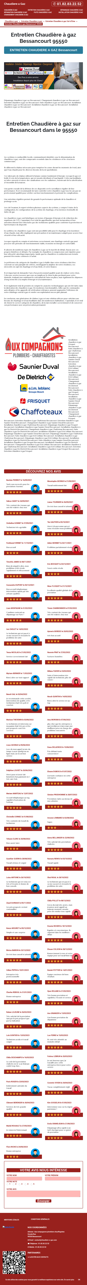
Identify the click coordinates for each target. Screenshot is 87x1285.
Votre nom (12, 1175)
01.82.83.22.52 (43, 1243)
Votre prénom (51, 1175)
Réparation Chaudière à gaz (15, 12)
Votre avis (11, 1189)
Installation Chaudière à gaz (71, 12)
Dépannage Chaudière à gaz (71, 10)
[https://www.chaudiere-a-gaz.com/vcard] (14, 1262)
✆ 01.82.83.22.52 (67, 4)
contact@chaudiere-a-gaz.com (46, 1240)
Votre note (12, 1182)
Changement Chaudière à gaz (16, 15)
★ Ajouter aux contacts (38, 1257)
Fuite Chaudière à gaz (43, 12)
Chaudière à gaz (10, 10)
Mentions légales (11, 1220)
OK (79, 1280)
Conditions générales (40, 1219)
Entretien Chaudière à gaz (39, 10)
